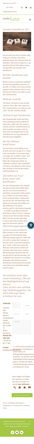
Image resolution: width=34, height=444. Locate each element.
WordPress (10, 255)
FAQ (19, 421)
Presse (23, 421)
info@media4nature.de (10, 11)
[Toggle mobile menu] (30, 20)
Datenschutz (13, 421)
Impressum (6, 421)
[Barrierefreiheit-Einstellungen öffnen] (31, 225)
